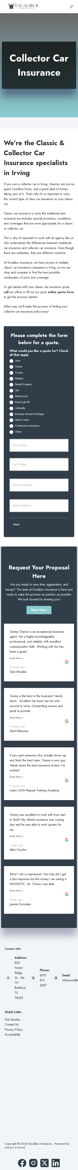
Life (17, 390)
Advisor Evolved (15, 1147)
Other (18, 432)
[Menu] (71, 6)
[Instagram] (33, 1163)
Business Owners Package (29, 414)
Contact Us (12, 1024)
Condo (19, 372)
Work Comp (22, 420)
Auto (17, 361)
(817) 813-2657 (43, 980)
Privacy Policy (13, 1029)
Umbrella (20, 408)
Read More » (16, 658)
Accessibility (12, 1034)
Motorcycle (21, 396)
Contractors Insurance (27, 426)
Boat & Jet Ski (22, 402)
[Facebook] (22, 1163)
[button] (39, 610)
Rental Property (23, 384)
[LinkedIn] (55, 1163)
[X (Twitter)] (44, 1163)
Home (18, 366)
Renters (19, 378)
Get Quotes (12, 1019)
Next (16, 524)
